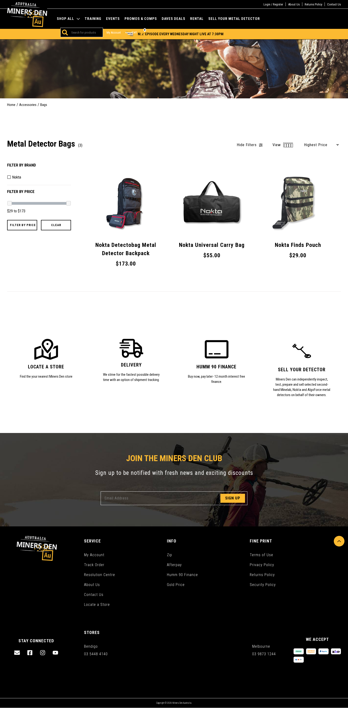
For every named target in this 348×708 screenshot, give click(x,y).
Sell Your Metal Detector (234, 19)
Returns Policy (313, 4)
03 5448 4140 (96, 654)
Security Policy (263, 584)
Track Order (94, 565)
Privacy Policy (262, 565)
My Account (94, 555)
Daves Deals (173, 19)
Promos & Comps (141, 19)
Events (113, 19)
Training (93, 19)
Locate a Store (97, 604)
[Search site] (64, 32)
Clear (56, 225)
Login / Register (273, 4)
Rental (197, 19)
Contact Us (334, 4)
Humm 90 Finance (182, 575)
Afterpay (174, 565)
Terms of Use (261, 555)
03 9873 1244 (264, 654)
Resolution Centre (99, 575)
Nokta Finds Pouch (29, 690)
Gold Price (176, 584)
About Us (294, 4)
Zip (169, 555)
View (277, 145)
